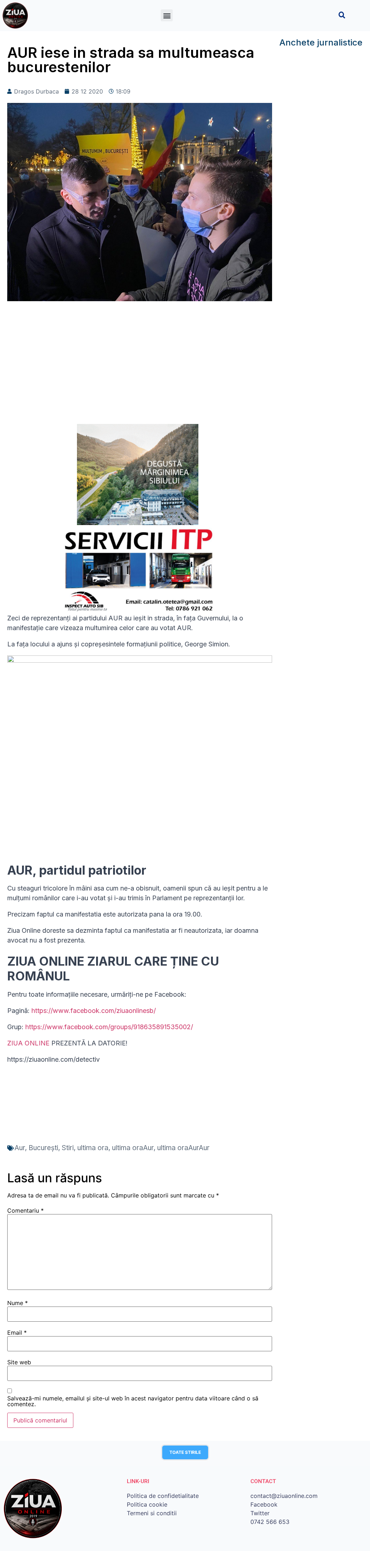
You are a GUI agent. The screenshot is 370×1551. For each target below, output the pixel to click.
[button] (167, 15)
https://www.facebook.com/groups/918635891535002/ (109, 1027)
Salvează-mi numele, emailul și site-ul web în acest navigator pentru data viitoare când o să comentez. (132, 1401)
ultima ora (92, 1148)
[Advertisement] (139, 366)
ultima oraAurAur (183, 1148)
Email (17, 1332)
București (43, 1148)
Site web (19, 1362)
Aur (19, 1148)
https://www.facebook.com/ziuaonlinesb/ (93, 1010)
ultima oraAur (133, 1148)
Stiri (68, 1148)
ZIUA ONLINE (28, 1043)
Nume (17, 1303)
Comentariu (25, 1210)
